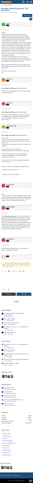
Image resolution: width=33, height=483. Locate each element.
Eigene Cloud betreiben (10, 332)
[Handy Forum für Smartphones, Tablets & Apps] (6, 1)
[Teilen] (30, 19)
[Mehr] (30, 29)
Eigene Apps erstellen (9, 319)
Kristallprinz (28, 423)
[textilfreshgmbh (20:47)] (9, 376)
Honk (5, 347)
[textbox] (16, 280)
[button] (4, 289)
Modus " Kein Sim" (9, 403)
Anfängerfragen (8, 391)
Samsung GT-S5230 (9, 388)
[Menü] (31, 1)
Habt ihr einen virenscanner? (11, 323)
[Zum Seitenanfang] (30, 480)
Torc (5, 316)
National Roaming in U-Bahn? (11, 363)
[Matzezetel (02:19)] (3, 376)
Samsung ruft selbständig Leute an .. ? (14, 399)
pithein (5, 324)
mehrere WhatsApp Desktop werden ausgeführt (16, 359)
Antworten (24, 294)
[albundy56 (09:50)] (12, 376)
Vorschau (8, 294)
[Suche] (23, 1)
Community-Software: (16, 480)
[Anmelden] (27, 2)
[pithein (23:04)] (6, 376)
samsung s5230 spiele (9, 395)
